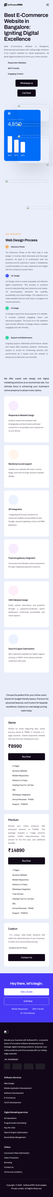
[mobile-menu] (47, 5)
